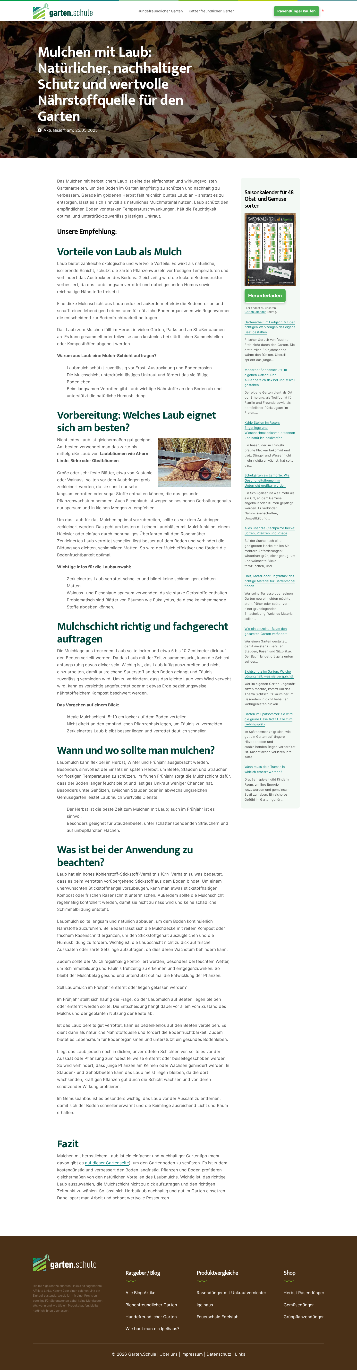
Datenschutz (219, 1354)
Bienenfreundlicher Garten (151, 1304)
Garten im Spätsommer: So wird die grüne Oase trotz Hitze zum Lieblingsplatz (269, 719)
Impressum (192, 1354)
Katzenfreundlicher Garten (212, 11)
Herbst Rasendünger (304, 1292)
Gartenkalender (255, 312)
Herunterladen (265, 296)
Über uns (169, 1354)
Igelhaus (205, 1304)
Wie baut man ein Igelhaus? (152, 1328)
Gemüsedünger (299, 1304)
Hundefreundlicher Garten (160, 11)
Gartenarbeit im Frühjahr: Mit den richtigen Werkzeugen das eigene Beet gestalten (270, 327)
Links (240, 1354)
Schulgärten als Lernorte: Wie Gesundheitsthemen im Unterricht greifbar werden (267, 480)
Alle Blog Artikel (141, 1292)
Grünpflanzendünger (304, 1316)
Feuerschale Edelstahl (218, 1316)
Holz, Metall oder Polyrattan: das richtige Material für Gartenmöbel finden (270, 581)
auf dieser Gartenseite (107, 1162)
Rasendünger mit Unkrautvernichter (231, 1292)
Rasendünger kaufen (296, 11)
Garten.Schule (142, 1354)
